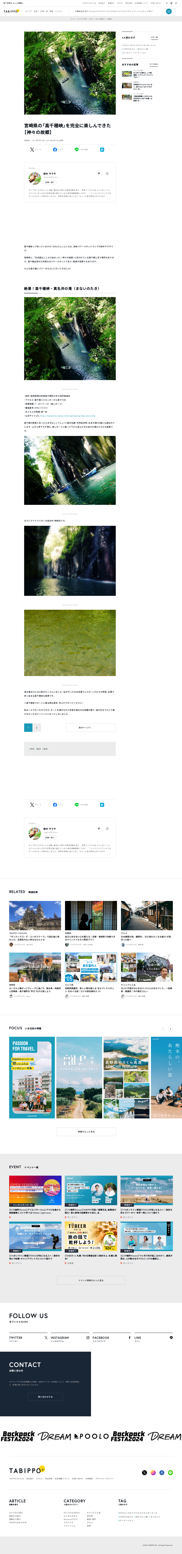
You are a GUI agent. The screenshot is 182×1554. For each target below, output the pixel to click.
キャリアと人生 (128, 984)
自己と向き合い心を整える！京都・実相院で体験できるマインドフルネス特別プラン (90, 938)
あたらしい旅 (143, 49)
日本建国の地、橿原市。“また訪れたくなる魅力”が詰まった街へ (146, 938)
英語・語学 (91, 1519)
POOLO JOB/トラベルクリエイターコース (139, 45)
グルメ (124, 933)
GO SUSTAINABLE (110, 11)
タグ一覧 (154, 37)
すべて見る (154, 64)
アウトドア (69, 1522)
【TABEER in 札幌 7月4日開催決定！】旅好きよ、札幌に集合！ (91, 1257)
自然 (89, 1525)
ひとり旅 (69, 984)
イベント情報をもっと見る (91, 1280)
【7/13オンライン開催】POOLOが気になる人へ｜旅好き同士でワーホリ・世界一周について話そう (146, 1211)
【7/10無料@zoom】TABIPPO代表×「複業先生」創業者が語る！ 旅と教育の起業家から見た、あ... (90, 1211)
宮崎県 (12, 984)
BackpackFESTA (96, 11)
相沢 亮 (140, 945)
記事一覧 (44, 11)
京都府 (68, 933)
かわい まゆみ (88, 945)
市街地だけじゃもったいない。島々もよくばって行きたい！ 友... (142, 87)
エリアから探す (138, 70)
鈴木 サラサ (49, 173)
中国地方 (136, 82)
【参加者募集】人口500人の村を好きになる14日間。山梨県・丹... (142, 98)
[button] (170, 1029)
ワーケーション (140, 53)
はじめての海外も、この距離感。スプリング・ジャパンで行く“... (143, 75)
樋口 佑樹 (85, 996)
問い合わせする (45, 1396)
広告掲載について (141, 3)
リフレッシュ (137, 11)
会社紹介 (102, 3)
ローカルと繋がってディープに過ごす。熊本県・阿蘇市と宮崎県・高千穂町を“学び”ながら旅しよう (35, 990)
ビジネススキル (124, 11)
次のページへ (84, 727)
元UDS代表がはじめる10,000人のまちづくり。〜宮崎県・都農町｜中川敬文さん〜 (146, 990)
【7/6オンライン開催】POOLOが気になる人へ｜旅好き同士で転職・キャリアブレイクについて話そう (34, 1257)
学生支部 (128, 3)
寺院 (32, 749)
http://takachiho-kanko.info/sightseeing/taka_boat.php (68, 415)
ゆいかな (29, 945)
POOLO (120, 3)
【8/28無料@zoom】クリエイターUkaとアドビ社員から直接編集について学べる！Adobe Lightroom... (35, 1211)
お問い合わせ (156, 3)
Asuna (28, 996)
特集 (51, 11)
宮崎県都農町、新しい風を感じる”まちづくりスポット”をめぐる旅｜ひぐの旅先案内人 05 (89, 990)
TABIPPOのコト (129, 49)
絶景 (46, 749)
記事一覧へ (50, 182)
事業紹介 (111, 3)
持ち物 (90, 1516)
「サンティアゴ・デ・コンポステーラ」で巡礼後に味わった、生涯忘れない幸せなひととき (34, 938)
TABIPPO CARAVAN (18, 933)
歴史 (39, 749)
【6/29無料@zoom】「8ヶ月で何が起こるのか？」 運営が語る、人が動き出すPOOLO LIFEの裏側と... (146, 1257)
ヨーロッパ (127, 53)
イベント (58, 11)
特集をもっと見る (86, 1131)
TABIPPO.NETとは (89, 3)
